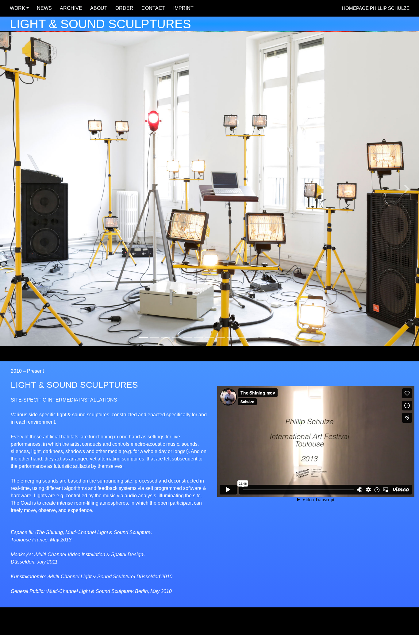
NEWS (42, 8)
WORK (15, 8)
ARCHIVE (69, 8)
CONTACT (151, 8)
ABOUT (96, 8)
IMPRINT (182, 8)
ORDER (122, 8)
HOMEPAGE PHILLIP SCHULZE (375, 8)
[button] (12, 188)
